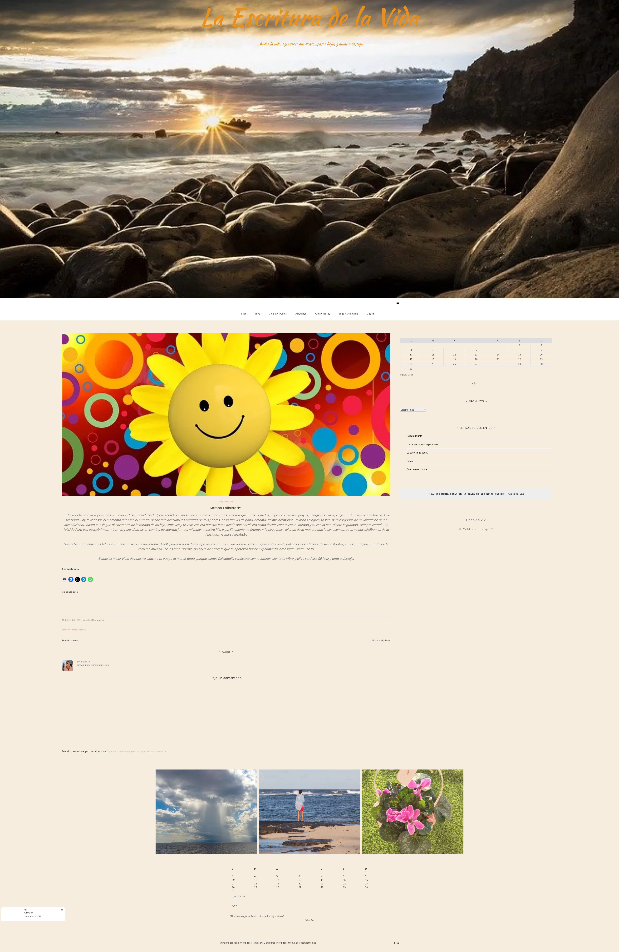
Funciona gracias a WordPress (236, 942)
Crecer (28, 912)
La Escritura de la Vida (309, 16)
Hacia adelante (414, 435)
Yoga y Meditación (348, 313)
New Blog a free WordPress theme (276, 942)
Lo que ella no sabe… (417, 452)
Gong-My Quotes (278, 313)
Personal (229, 501)
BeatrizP (85, 661)
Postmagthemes (307, 942)
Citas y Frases (322, 313)
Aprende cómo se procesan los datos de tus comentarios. (137, 751)
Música (370, 313)
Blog (257, 313)
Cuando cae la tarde (417, 469)
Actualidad (300, 313)
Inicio (243, 313)
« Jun (474, 383)
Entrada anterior (70, 640)
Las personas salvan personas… (423, 444)
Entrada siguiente (381, 640)
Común (410, 461)
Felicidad (82, 629)
